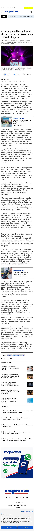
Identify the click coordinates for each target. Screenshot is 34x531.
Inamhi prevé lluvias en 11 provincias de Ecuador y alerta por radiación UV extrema (16, 418)
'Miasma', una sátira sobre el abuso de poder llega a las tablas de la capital (10, 392)
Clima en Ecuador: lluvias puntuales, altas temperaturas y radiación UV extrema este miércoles (10, 401)
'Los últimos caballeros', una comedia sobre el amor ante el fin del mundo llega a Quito (10, 376)
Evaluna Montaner (18, 355)
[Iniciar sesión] (31, 12)
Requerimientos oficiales (17, 505)
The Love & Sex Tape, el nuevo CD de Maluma (20, 273)
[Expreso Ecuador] (17, 493)
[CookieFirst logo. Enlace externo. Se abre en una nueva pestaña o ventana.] (1, 513)
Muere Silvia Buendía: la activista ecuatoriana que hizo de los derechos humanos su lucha (18, 411)
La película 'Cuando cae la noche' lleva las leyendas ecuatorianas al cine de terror (10, 384)
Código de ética (17, 502)
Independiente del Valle (26, 16)
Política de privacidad (27, 511)
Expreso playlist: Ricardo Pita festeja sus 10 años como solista (22, 121)
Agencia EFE (5, 79)
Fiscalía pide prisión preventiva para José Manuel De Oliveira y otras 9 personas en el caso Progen (17, 439)
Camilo (9, 355)
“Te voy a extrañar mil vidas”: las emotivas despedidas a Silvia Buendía (18, 425)
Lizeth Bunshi (13, 16)
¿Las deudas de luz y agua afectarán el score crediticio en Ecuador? (10, 368)
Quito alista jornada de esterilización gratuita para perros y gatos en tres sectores (16, 432)
